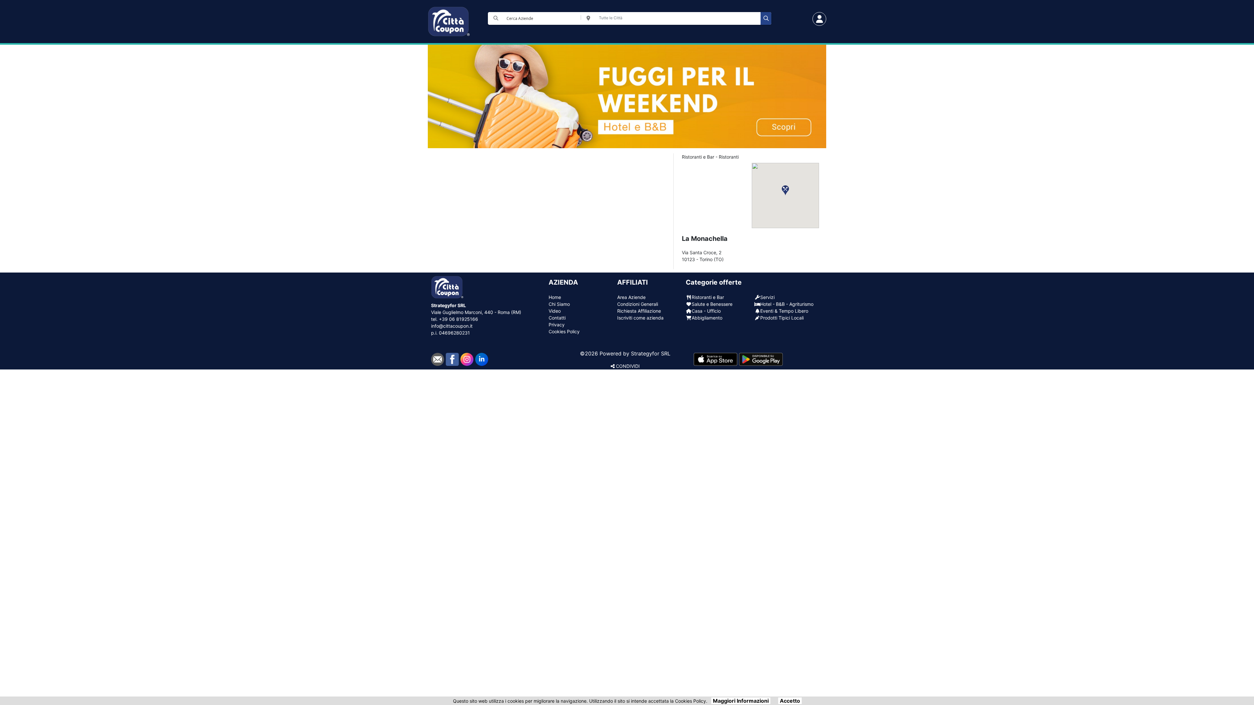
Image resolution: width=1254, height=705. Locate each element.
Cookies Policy (564, 331)
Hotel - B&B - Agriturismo (786, 304)
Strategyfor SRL (650, 353)
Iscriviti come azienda (640, 318)
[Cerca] (766, 18)
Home (555, 297)
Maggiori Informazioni (741, 700)
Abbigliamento (707, 318)
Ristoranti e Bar (708, 297)
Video (555, 311)
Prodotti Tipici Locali (782, 318)
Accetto (790, 700)
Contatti (557, 318)
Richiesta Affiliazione (639, 311)
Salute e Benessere (712, 304)
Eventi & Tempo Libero (784, 311)
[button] (785, 190)
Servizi (767, 297)
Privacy (557, 324)
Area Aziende (631, 297)
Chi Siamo (559, 304)
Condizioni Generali (637, 304)
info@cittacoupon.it (452, 326)
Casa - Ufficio (706, 311)
